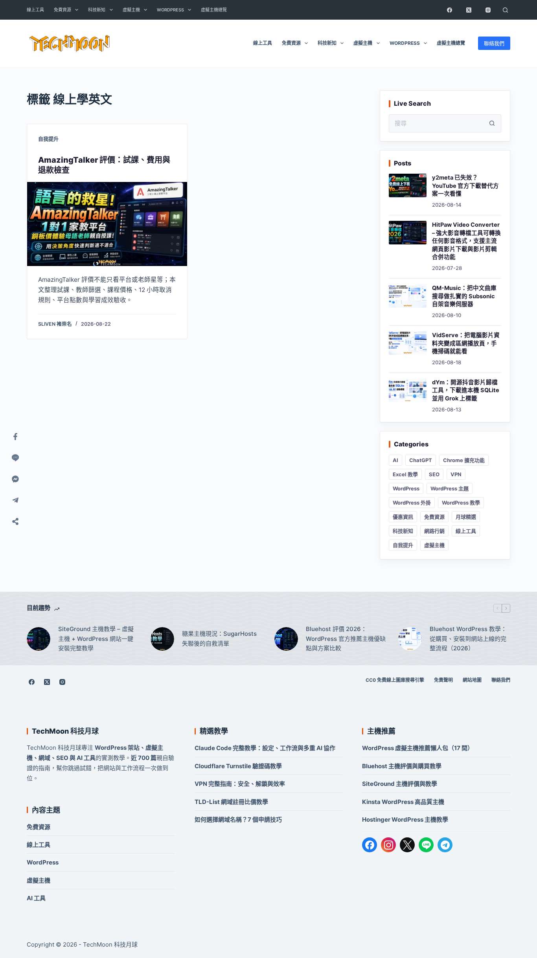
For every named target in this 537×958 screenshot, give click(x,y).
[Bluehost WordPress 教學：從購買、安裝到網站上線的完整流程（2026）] (410, 639)
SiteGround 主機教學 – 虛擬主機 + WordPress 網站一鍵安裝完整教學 (96, 638)
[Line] (15, 458)
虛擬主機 (131, 10)
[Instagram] (488, 10)
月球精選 (466, 517)
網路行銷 (434, 531)
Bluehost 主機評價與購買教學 (401, 766)
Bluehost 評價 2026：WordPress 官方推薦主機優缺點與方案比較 (346, 638)
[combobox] (436, 123)
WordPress (170, 10)
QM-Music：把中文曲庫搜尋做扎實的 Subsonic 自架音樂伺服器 (464, 296)
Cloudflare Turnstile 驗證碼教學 (238, 766)
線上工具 (35, 10)
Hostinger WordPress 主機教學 (405, 819)
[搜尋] (505, 10)
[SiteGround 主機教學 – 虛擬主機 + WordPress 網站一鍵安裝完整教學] (38, 639)
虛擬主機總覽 (214, 10)
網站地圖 (472, 680)
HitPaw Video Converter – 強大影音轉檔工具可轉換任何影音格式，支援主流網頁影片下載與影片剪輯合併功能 (466, 241)
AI (395, 460)
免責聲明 (443, 680)
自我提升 (48, 139)
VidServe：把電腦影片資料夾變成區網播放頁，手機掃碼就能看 (466, 343)
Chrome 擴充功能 (464, 460)
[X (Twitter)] (469, 10)
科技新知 (96, 10)
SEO (434, 474)
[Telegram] (445, 844)
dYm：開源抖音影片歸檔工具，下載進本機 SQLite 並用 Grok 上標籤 (465, 390)
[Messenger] (15, 479)
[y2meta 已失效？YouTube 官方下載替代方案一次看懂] (408, 185)
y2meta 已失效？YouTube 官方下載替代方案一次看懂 (465, 185)
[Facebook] (449, 10)
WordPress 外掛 (412, 502)
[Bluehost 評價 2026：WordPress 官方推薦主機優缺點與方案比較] (286, 639)
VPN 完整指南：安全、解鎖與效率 (240, 783)
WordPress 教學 (461, 502)
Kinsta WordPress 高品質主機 (403, 802)
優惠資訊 (403, 517)
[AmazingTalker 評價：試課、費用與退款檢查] (107, 224)
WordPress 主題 (449, 488)
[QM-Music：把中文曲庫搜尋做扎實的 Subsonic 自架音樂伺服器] (408, 296)
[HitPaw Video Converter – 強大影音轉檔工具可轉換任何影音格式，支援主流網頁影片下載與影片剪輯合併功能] (408, 232)
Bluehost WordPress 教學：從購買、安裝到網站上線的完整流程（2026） (468, 638)
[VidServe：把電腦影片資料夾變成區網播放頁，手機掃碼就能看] (408, 343)
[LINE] (426, 844)
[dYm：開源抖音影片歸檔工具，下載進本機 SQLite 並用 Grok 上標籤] (408, 390)
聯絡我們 (494, 43)
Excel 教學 (405, 474)
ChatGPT (420, 460)
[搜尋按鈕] (492, 123)
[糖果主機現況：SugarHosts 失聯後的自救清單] (162, 639)
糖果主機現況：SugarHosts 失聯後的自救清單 (219, 638)
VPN (456, 474)
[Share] (15, 521)
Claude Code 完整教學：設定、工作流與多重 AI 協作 (265, 748)
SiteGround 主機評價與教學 (399, 783)
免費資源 (62, 10)
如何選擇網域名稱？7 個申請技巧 (238, 819)
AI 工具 (36, 898)
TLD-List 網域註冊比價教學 (231, 802)
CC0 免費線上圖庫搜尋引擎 (395, 680)
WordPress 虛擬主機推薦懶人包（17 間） (417, 748)
